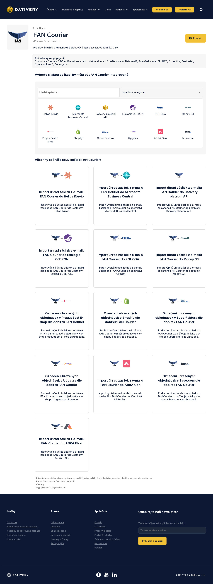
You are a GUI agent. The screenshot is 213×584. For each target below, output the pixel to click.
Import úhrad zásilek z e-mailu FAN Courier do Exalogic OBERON (62, 255)
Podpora (120, 9)
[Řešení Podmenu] (56, 10)
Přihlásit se (162, 9)
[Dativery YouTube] (106, 574)
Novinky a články (59, 539)
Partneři (98, 547)
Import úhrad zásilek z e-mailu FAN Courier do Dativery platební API (179, 192)
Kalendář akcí (14, 539)
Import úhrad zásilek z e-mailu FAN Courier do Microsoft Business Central (120, 192)
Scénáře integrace (16, 535)
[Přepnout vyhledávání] (201, 10)
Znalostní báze (58, 530)
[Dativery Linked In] (114, 574)
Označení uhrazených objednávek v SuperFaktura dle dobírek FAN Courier (179, 317)
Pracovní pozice (102, 530)
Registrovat (184, 9)
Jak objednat (57, 522)
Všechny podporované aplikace (23, 530)
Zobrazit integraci (61, 214)
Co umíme (12, 522)
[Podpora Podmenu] (127, 10)
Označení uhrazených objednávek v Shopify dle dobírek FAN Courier (120, 317)
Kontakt (98, 522)
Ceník (108, 9)
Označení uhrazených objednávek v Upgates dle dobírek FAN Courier (62, 380)
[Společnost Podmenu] (147, 10)
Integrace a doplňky (72, 9)
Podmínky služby (103, 535)
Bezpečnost (100, 543)
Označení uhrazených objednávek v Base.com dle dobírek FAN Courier (179, 380)
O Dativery (99, 526)
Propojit (197, 38)
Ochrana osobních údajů (107, 539)
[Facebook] (98, 575)
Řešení (50, 9)
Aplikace (92, 9)
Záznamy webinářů (60, 535)
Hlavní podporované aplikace (22, 526)
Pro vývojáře (57, 543)
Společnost (139, 9)
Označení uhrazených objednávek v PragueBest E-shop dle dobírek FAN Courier (61, 317)
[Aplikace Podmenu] (99, 10)
